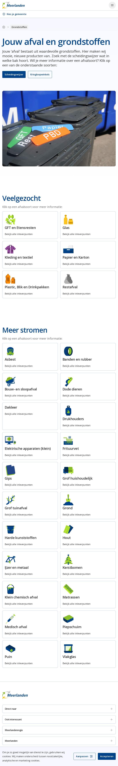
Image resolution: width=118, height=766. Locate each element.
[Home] (3, 27)
